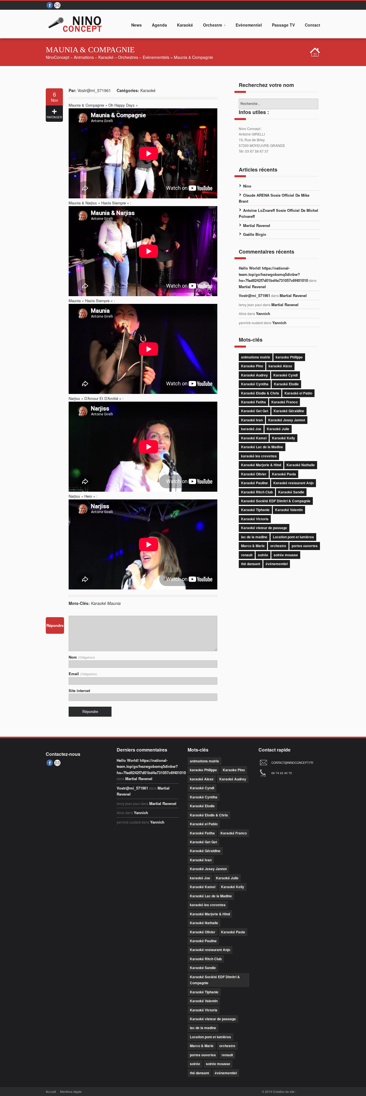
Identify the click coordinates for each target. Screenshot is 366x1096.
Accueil (51, 1091)
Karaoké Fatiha (253, 401)
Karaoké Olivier (253, 474)
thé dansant (250, 563)
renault (246, 554)
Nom (82, 657)
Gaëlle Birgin (254, 234)
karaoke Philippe (289, 357)
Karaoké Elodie (286, 383)
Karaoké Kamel (253, 438)
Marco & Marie (253, 545)
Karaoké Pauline (254, 482)
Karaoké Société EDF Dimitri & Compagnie (276, 500)
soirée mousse (286, 554)
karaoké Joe (251, 428)
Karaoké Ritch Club (257, 492)
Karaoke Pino (252, 365)
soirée (263, 554)
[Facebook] (50, 5)
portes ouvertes (305, 545)
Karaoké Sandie (291, 492)
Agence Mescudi (308, 1091)
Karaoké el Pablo (298, 393)
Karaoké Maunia (106, 603)
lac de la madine (254, 536)
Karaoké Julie (278, 428)
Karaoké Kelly (283, 438)
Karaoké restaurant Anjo (293, 482)
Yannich (263, 313)
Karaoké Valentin (289, 509)
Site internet (79, 690)
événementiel (277, 563)
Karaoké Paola (284, 474)
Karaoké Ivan (252, 420)
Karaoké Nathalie (301, 464)
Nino (247, 186)
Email (83, 673)
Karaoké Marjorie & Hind (261, 464)
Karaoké (148, 90)
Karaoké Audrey (254, 375)
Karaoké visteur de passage (264, 527)
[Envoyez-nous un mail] (58, 5)
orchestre (278, 545)
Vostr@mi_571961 (94, 90)
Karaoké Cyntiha (254, 383)
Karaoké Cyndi (285, 375)
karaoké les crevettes (259, 456)
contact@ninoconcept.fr (292, 763)
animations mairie (255, 357)
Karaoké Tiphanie (255, 509)
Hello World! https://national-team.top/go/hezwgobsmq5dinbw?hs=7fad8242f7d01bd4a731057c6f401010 (273, 274)
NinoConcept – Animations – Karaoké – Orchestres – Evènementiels (107, 57)
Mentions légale (70, 1091)
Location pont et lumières (293, 536)
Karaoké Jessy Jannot (286, 420)
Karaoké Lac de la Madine (262, 446)
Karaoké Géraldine (289, 410)
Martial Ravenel (256, 225)
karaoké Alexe (280, 365)
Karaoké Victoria (254, 518)
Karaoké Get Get (254, 410)
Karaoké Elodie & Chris (260, 393)
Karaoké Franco (284, 401)
